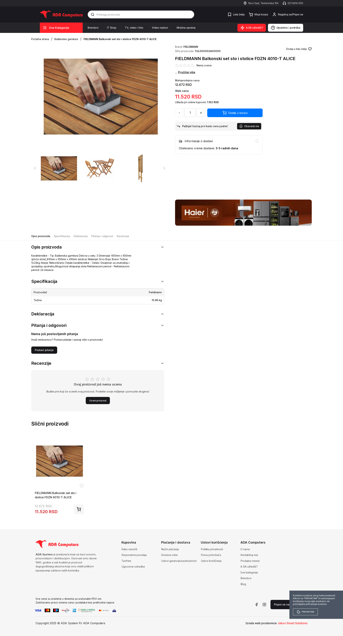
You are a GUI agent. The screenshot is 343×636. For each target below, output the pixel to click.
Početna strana (40, 39)
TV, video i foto (134, 27)
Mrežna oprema (186, 27)
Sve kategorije (249, 572)
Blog (243, 584)
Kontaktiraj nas (249, 555)
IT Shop (111, 27)
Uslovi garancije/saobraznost (179, 561)
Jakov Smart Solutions (292, 623)
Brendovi (93, 27)
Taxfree (126, 561)
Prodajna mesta (250, 561)
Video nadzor (160, 27)
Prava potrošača (211, 555)
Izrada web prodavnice (261, 623)
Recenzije (123, 236)
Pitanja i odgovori (102, 236)
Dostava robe (169, 555)
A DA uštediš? (249, 566)
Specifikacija (62, 236)
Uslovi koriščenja (211, 561)
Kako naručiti (129, 549)
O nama (245, 549)
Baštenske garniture (66, 39)
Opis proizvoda (40, 236)
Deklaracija (81, 236)
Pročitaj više (186, 72)
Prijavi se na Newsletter (289, 604)
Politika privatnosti (212, 549)
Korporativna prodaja (134, 555)
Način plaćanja (170, 549)
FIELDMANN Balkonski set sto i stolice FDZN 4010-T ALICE (120, 39)
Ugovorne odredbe (133, 566)
